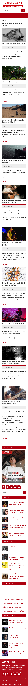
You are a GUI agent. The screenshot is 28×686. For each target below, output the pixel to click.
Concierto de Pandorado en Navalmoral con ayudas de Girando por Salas (16, 576)
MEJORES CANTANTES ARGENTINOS (13, 587)
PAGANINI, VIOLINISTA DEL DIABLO (13, 599)
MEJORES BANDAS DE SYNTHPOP (13, 595)
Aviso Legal (16, 679)
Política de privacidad (7, 679)
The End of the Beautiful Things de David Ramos (13, 161)
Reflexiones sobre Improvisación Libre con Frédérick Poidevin (14, 201)
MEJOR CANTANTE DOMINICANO (12, 591)
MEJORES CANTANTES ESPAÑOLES (13, 603)
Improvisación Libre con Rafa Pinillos (13, 323)
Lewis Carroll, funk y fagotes (11, 82)
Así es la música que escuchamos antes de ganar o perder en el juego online (17, 557)
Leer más (5, 63)
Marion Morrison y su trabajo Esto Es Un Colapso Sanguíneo (14, 284)
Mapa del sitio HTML (12, 680)
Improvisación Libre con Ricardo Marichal (12, 244)
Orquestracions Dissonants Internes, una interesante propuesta (13, 362)
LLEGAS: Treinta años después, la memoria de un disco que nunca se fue (17, 549)
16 (15, 443)
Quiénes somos (19, 669)
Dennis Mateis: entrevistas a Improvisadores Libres (11, 403)
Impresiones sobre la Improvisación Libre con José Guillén (13, 121)
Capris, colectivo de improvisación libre (14, 44)
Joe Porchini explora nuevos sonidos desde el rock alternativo (17, 645)
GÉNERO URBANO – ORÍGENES (12, 607)
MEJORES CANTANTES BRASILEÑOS (13, 611)
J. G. (13, 47)
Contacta (4, 669)
